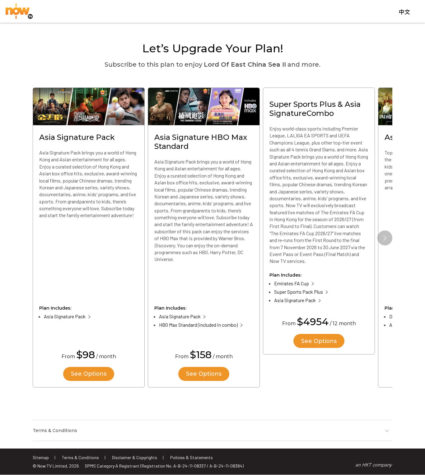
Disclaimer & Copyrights (134, 457)
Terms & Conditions (80, 457)
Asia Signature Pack (65, 316)
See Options (88, 373)
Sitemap (41, 457)
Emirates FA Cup (291, 283)
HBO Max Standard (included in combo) (198, 325)
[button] (384, 237)
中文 (404, 12)
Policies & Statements (191, 457)
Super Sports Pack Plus (298, 292)
